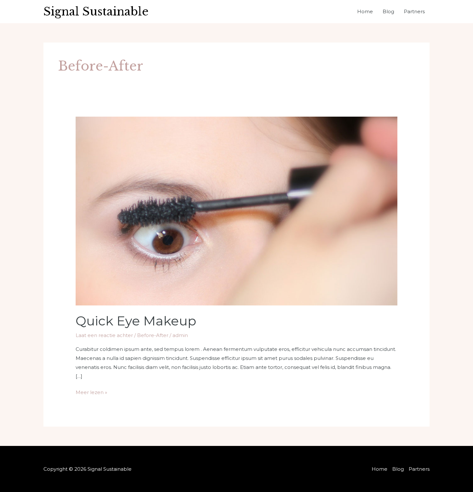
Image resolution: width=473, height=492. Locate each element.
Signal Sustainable (96, 11)
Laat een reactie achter (104, 335)
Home (365, 11)
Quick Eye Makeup (136, 321)
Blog (388, 11)
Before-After (152, 335)
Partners (414, 11)
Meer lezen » (91, 391)
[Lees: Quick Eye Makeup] (236, 210)
